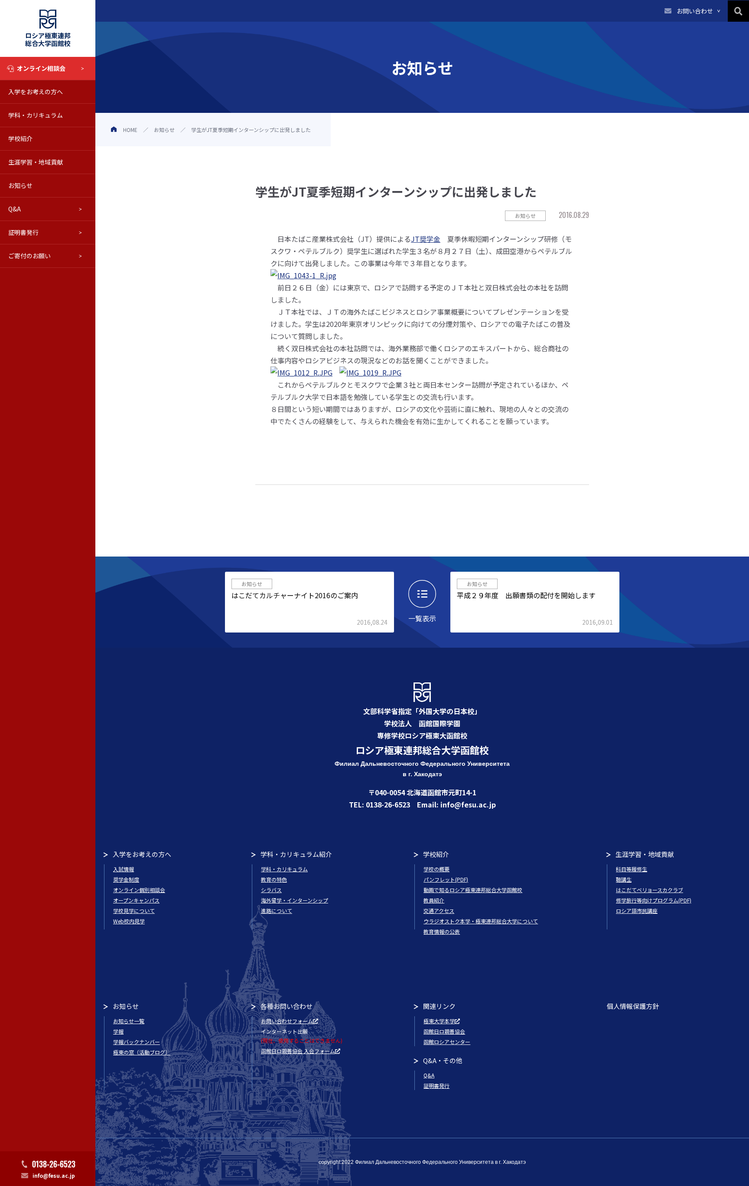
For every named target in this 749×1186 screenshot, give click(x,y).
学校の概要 (436, 869)
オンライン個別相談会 (139, 889)
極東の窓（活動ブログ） (141, 1052)
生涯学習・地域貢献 (35, 162)
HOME (130, 129)
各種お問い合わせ (287, 1006)
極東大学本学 (439, 1021)
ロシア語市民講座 (637, 910)
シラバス (271, 889)
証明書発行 (23, 232)
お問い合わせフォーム (287, 1021)
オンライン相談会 (41, 68)
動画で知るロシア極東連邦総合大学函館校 (472, 889)
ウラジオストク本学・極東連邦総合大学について (480, 921)
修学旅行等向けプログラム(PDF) (653, 900)
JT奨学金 (425, 239)
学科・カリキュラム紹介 (296, 854)
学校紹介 (20, 138)
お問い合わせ (695, 11)
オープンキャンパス (136, 900)
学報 (118, 1031)
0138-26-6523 (53, 1164)
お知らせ (20, 185)
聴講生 (624, 879)
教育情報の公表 (441, 931)
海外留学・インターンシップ (294, 900)
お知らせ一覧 (128, 1021)
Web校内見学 (129, 921)
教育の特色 (274, 879)
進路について (276, 910)
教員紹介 (433, 900)
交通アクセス (438, 910)
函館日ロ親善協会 (444, 1031)
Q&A (14, 208)
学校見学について (134, 910)
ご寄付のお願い (29, 255)
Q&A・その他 (442, 1060)
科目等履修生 (631, 869)
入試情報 (123, 869)
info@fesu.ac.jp (54, 1175)
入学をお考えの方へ (35, 91)
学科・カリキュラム (35, 115)
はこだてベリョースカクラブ (649, 889)
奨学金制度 (126, 879)
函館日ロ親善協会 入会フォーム (298, 1050)
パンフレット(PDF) (445, 879)
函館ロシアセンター (446, 1041)
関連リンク (439, 1006)
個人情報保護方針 (633, 1006)
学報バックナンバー (136, 1041)
